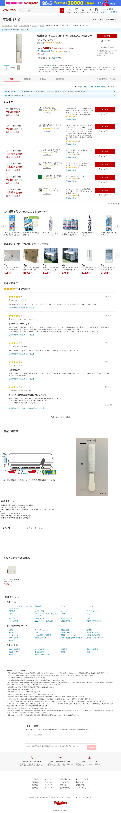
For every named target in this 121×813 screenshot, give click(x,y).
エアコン (34, 25)
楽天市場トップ (7, 25)
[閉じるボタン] (118, 30)
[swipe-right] (117, 226)
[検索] (62, 10)
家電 (15, 25)
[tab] (12, 79)
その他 (42, 25)
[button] (76, 10)
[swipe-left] (4, 226)
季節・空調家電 (24, 25)
